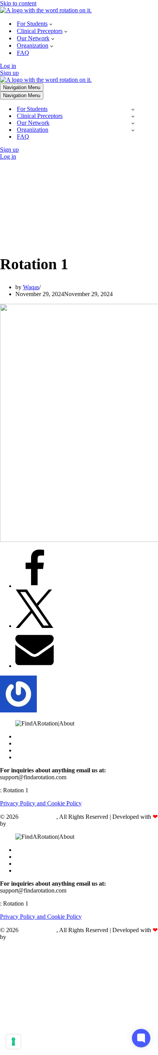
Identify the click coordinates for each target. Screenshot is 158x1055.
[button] (50, 23)
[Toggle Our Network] (133, 123)
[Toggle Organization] (133, 130)
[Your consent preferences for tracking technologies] (13, 1041)
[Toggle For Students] (133, 109)
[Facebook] (34, 586)
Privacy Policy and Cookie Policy (41, 803)
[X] (34, 626)
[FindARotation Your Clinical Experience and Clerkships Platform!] (46, 10)
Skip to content (18, 3)
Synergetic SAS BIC (33, 823)
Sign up (9, 73)
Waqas (31, 287)
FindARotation (38, 816)
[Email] (34, 665)
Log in (8, 66)
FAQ (23, 53)
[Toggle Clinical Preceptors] (133, 116)
